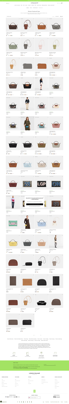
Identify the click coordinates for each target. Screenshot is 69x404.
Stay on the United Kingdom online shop (34, 206)
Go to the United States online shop (35, 204)
